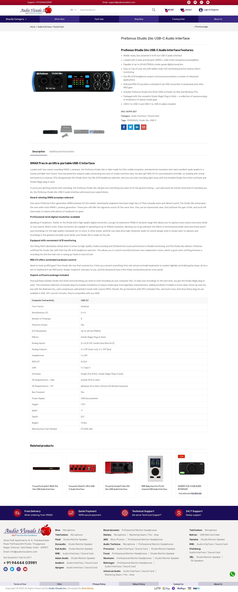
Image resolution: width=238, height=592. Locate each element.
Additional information (61, 151)
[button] (73, 10)
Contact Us (178, 584)
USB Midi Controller (210, 535)
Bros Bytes (87, 588)
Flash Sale (99, 19)
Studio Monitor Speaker (75, 539)
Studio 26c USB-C (147, 120)
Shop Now (138, 19)
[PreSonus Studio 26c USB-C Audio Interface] (124, 127)
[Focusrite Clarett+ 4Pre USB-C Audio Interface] (82, 468)
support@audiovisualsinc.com (122, 2)
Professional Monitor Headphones (139, 530)
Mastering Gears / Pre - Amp (144, 535)
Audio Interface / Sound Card (51, 27)
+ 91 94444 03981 (20, 562)
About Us (218, 19)
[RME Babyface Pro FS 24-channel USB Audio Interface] (155, 468)
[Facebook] (188, 2)
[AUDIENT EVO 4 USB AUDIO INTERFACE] (191, 468)
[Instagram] (201, 2)
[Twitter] (195, 2)
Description (38, 151)
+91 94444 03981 (44, 2)
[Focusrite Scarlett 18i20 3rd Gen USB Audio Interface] (46, 468)
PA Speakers (197, 560)
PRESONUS (132, 120)
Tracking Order (178, 19)
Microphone (69, 530)
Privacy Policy (99, 584)
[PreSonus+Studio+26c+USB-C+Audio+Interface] (130, 127)
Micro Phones (117, 539)
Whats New (59, 19)
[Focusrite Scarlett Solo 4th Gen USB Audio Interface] (119, 468)
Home (32, 27)
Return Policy (139, 584)
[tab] (38, 152)
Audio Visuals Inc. (58, 588)
